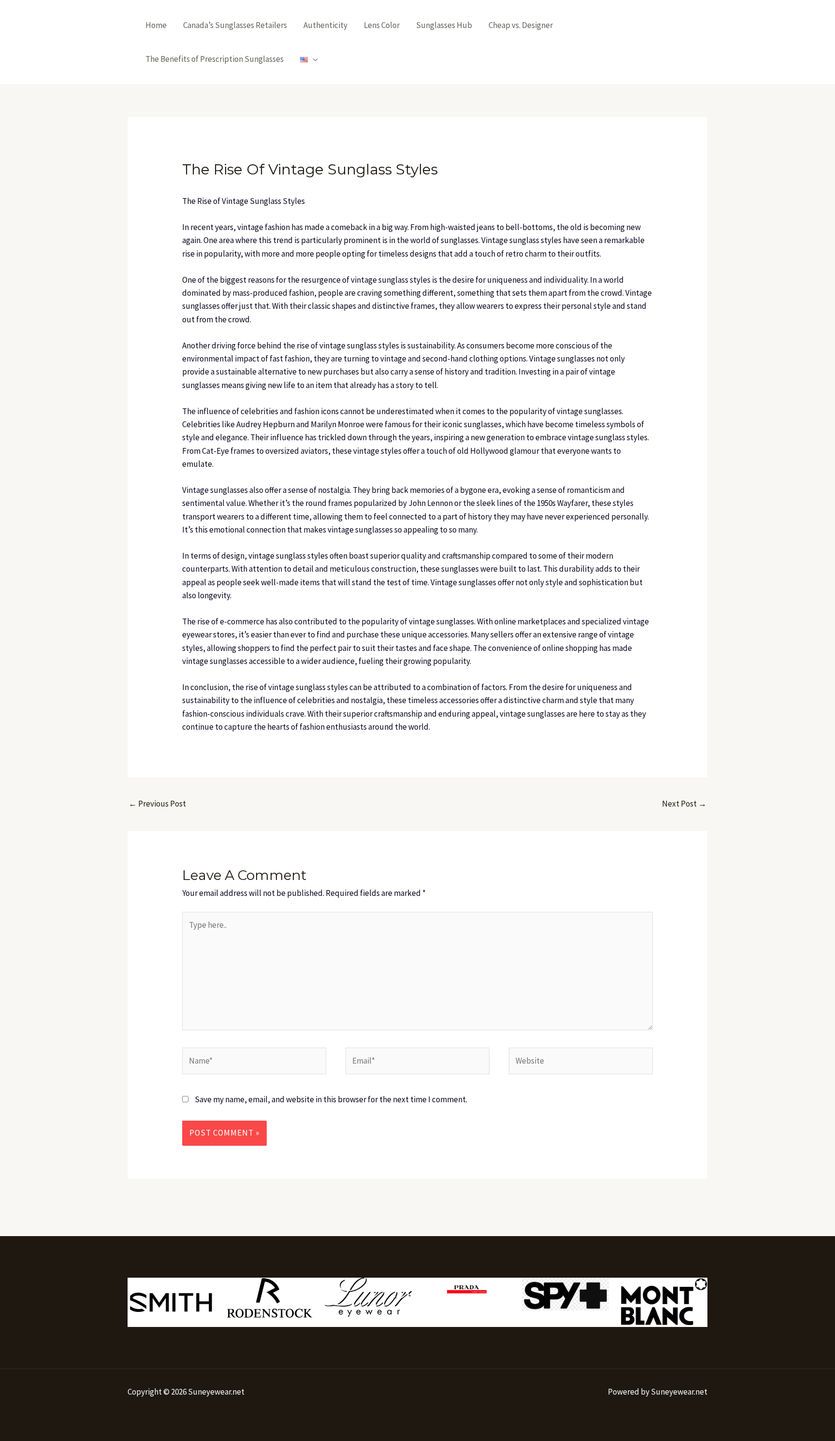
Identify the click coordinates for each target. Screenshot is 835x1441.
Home (156, 25)
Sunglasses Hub (444, 25)
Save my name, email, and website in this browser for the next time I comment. (331, 1099)
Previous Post (157, 803)
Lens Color (382, 25)
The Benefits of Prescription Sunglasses (214, 59)
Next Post (684, 803)
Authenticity (325, 25)
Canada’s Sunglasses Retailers (235, 25)
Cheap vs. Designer (521, 25)
